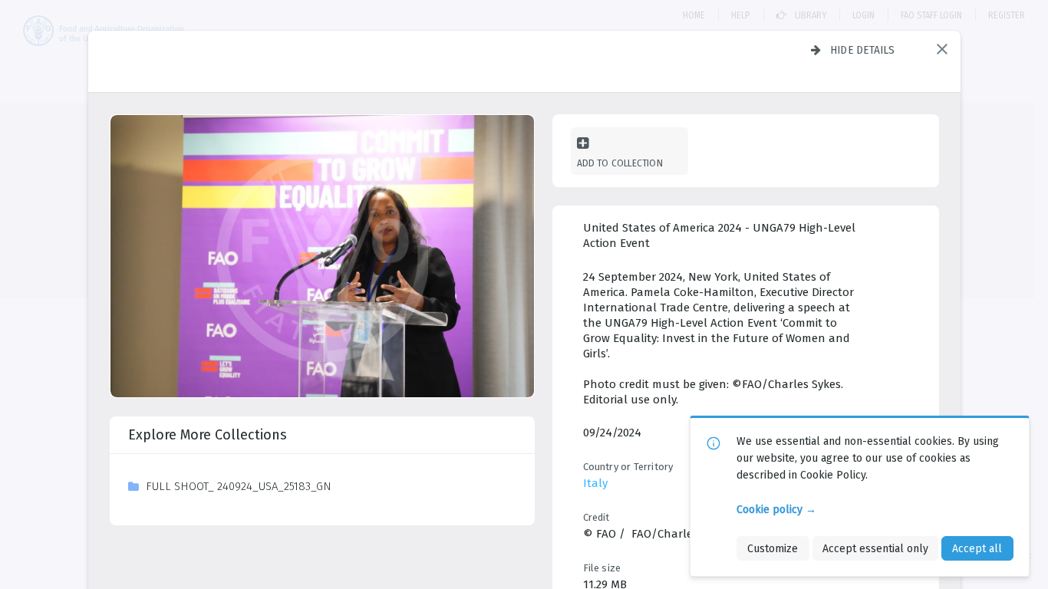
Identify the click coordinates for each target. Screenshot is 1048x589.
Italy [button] (595, 483)
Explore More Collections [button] (207, 434)
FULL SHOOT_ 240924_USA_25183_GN (238, 486)
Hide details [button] (862, 50)
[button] (942, 49)
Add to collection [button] (620, 163)
